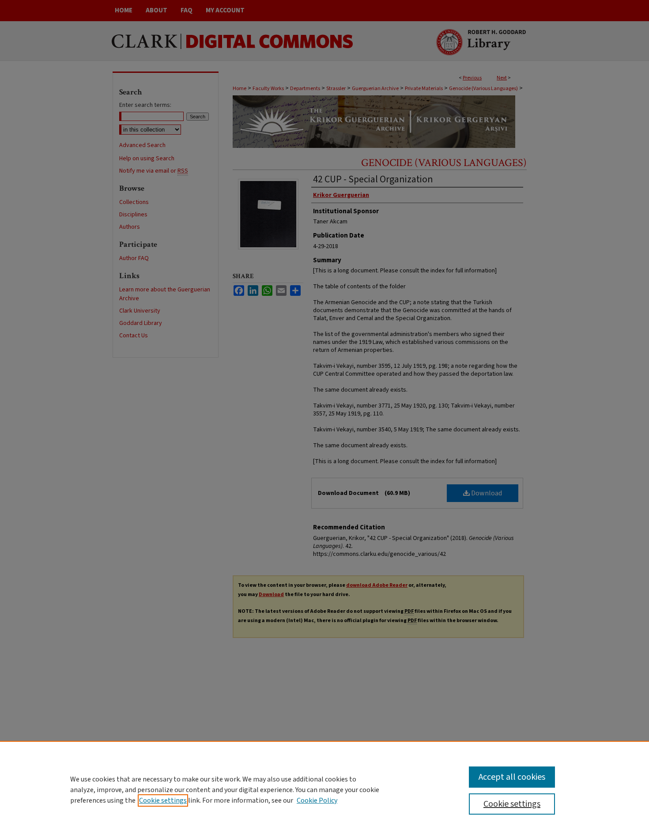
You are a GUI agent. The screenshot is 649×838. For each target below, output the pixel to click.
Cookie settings (163, 800)
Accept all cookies (512, 777)
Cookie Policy (317, 800)
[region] (324, 789)
